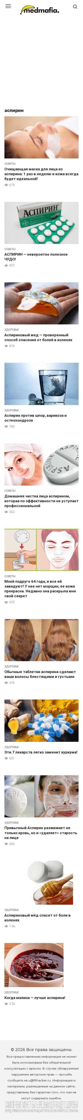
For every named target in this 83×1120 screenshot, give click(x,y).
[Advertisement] (41, 63)
